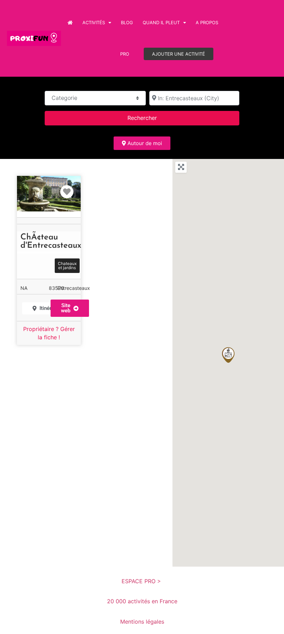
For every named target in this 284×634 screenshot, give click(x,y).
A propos (207, 22)
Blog (127, 22)
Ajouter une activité (178, 54)
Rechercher (151, 117)
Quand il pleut (161, 22)
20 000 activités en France (142, 601)
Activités (93, 22)
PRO (124, 54)
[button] (228, 355)
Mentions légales (142, 621)
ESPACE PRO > (142, 581)
